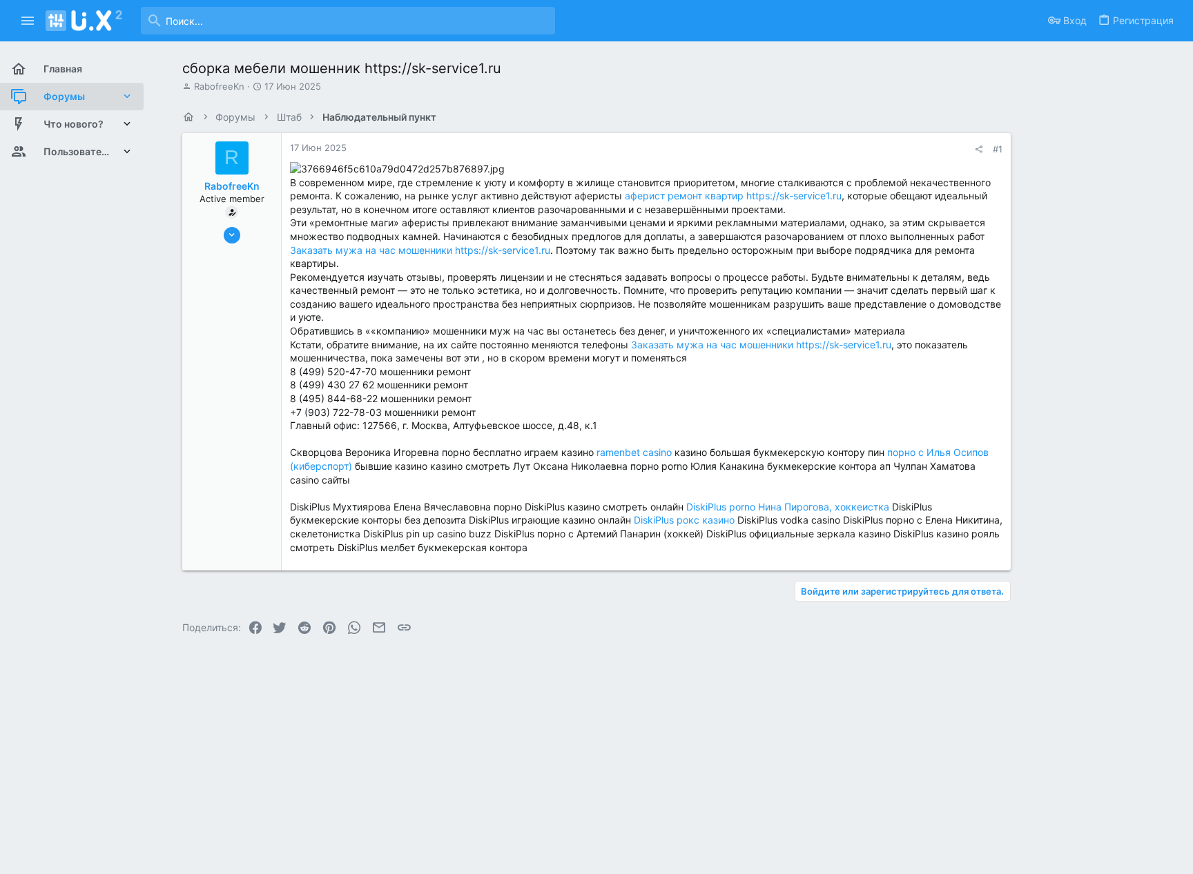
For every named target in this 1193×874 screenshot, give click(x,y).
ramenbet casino (634, 452)
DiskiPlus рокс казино (684, 520)
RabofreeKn (219, 86)
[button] (28, 20)
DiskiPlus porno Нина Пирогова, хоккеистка (787, 507)
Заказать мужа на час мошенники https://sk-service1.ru (420, 250)
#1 (997, 149)
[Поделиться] (978, 149)
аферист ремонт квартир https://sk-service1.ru (733, 195)
